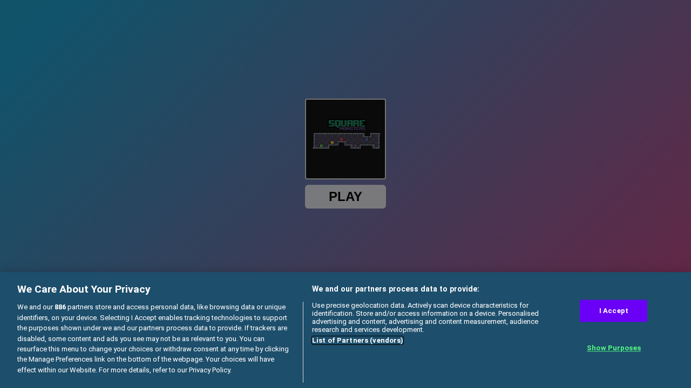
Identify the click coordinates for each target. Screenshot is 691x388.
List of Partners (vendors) (357, 340)
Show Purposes (614, 348)
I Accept (613, 311)
